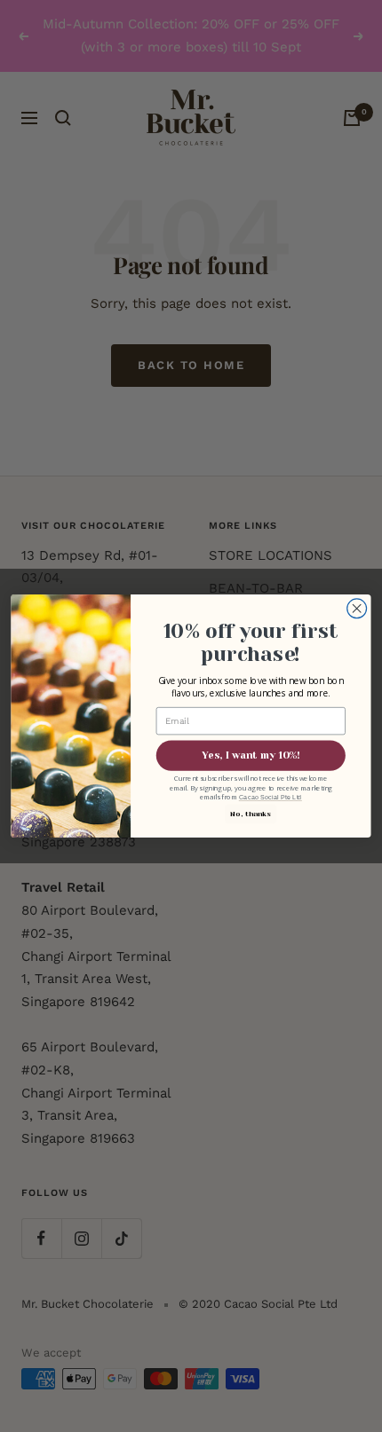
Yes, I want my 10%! (250, 755)
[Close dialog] (357, 608)
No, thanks (250, 814)
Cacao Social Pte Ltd (270, 797)
